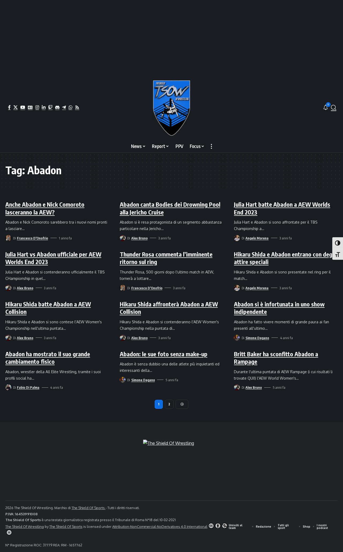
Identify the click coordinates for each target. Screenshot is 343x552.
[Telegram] (64, 107)
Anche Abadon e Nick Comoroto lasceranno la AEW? (44, 208)
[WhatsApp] (70, 107)
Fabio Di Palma (28, 387)
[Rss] (77, 107)
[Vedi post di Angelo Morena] (237, 238)
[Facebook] (9, 107)
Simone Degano (257, 338)
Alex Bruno (139, 238)
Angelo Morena (257, 238)
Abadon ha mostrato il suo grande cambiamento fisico (47, 357)
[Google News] (30, 107)
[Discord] (57, 107)
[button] (333, 107)
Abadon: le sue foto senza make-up (163, 354)
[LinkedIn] (43, 107)
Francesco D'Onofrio (32, 238)
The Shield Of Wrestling (24, 526)
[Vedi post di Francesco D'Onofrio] (8, 238)
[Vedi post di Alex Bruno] (123, 238)
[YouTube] (23, 107)
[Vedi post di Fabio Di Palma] (8, 387)
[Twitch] (50, 107)
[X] (15, 107)
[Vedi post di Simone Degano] (237, 338)
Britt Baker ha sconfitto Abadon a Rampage (276, 357)
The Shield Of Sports (89, 508)
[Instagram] (37, 107)
